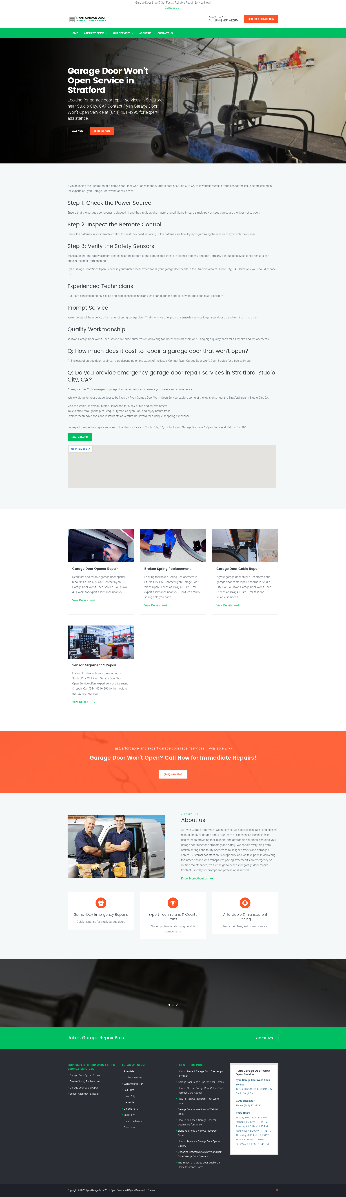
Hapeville (129, 1102)
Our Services (121, 33)
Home (74, 33)
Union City (129, 1096)
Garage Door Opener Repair (85, 1075)
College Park (131, 1108)
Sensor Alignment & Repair (84, 1093)
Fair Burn (129, 1090)
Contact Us (172, 8)
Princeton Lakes (133, 1121)
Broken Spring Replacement (85, 1081)
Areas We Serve (94, 33)
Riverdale (129, 1071)
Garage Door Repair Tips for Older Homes (201, 1082)
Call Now (77, 130)
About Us (145, 33)
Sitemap (152, 1190)
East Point (129, 1114)
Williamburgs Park (134, 1083)
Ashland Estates (133, 1077)
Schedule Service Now (261, 18)
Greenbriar (130, 1127)
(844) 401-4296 (226, 20)
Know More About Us (194, 878)
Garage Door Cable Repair (84, 1087)
